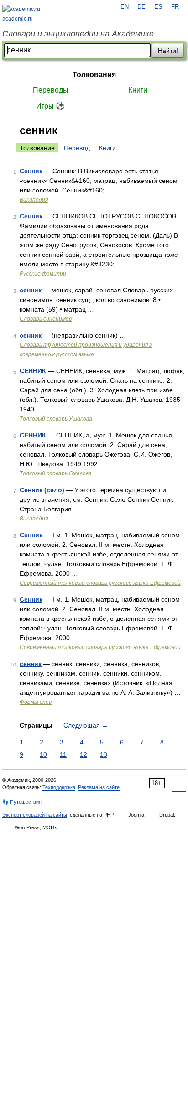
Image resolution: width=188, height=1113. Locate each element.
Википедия (34, 200)
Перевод (77, 147)
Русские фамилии (43, 273)
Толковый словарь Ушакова (56, 419)
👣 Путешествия (22, 802)
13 (103, 754)
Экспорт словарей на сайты (34, 814)
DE (141, 7)
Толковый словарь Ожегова (56, 473)
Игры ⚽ (50, 106)
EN (124, 7)
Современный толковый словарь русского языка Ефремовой (100, 583)
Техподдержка (58, 787)
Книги (137, 90)
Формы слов (36, 702)
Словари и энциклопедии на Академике (78, 33)
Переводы (50, 90)
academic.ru (17, 19)
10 (43, 754)
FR (175, 7)
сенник (31, 290)
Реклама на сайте (99, 787)
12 (83, 754)
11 (63, 754)
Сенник (31, 171)
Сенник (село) (42, 490)
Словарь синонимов (46, 319)
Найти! (168, 50)
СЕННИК (33, 370)
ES (158, 7)
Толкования (94, 74)
